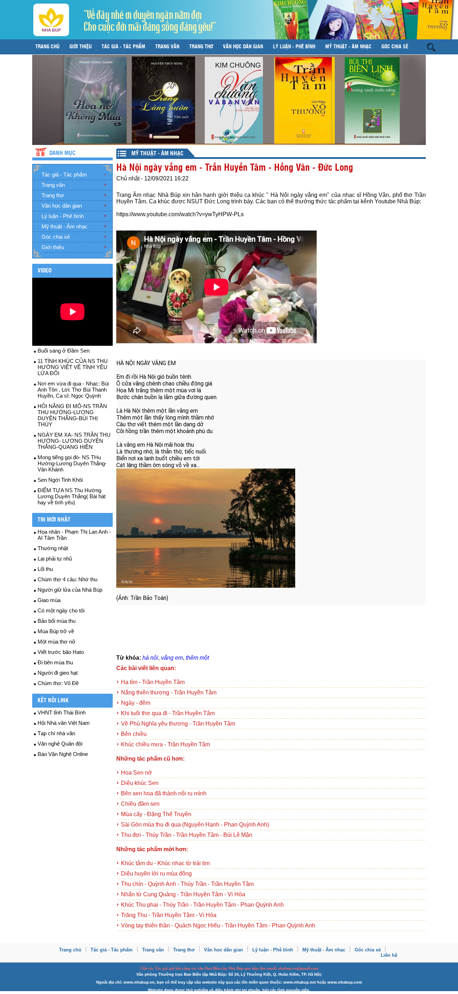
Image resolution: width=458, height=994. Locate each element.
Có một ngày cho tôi (61, 610)
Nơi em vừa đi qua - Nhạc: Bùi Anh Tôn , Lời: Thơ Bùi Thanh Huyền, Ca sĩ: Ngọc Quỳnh (73, 389)
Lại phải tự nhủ (55, 559)
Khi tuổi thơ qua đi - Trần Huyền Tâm (168, 713)
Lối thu (45, 569)
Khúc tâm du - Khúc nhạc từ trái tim (165, 863)
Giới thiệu (80, 46)
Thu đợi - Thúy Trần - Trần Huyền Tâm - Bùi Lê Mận (186, 835)
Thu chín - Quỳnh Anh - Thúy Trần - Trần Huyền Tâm (187, 884)
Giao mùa (49, 600)
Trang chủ (47, 46)
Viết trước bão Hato (61, 652)
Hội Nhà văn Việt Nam (64, 723)
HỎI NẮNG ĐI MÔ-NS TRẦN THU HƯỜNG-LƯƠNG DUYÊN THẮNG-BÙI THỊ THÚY (72, 415)
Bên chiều (134, 734)
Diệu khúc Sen (140, 783)
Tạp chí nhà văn (56, 733)
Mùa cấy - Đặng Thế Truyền (156, 814)
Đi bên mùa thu (55, 662)
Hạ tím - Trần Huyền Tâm (153, 682)
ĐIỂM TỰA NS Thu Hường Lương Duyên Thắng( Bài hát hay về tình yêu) (72, 496)
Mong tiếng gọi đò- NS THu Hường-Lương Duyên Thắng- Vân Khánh (72, 463)
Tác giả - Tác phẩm (123, 46)
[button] (431, 47)
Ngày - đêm (135, 703)
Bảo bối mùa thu (56, 621)
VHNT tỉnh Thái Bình (62, 712)
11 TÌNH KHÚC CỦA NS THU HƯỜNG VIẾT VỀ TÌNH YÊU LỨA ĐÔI (73, 367)
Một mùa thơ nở (56, 642)
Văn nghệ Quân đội (60, 744)
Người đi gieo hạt (58, 673)
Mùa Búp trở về (56, 631)
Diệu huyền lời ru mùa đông (156, 874)
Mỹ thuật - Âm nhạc (348, 46)
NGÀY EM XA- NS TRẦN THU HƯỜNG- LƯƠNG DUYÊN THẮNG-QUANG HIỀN (74, 441)
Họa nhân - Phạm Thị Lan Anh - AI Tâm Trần (74, 535)
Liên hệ (389, 955)
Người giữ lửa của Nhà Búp (70, 590)
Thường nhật (53, 548)
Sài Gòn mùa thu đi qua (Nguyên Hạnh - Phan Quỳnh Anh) (195, 824)
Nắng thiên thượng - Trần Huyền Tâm (168, 692)
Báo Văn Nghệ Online (63, 754)
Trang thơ (201, 46)
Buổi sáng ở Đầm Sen (63, 351)
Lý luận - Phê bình (294, 46)
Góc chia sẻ (394, 46)
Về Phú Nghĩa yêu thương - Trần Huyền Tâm (178, 724)
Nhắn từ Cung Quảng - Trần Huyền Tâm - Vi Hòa (183, 894)
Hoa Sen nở (136, 773)
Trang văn (167, 46)
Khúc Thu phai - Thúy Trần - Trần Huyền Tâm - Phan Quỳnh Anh (202, 905)
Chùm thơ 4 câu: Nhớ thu (67, 579)
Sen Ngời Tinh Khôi (60, 480)
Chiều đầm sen (140, 804)
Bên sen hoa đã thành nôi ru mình (163, 793)
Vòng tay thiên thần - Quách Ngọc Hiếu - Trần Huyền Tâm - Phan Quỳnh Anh (218, 925)
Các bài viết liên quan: (146, 668)
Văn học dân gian (243, 46)
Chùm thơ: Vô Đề (58, 683)
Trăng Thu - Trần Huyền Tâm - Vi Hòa (168, 915)
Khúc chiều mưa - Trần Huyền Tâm (165, 744)
